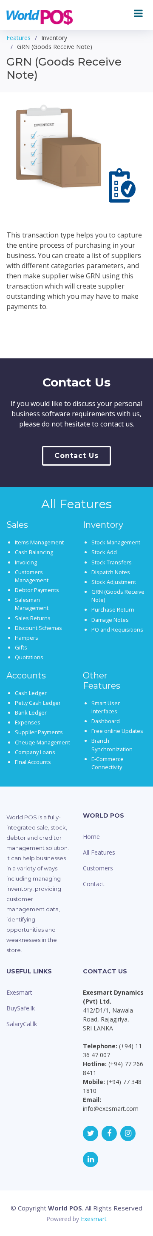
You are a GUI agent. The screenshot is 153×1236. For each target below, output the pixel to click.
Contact (94, 884)
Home (91, 837)
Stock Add (104, 552)
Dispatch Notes (110, 572)
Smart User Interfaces (105, 707)
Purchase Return (112, 609)
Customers (98, 868)
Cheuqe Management (42, 742)
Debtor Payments (37, 590)
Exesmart (19, 992)
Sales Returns (33, 618)
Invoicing (26, 562)
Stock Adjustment (113, 582)
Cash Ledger (31, 693)
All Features (99, 852)
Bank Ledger (31, 712)
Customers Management (31, 576)
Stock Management (115, 542)
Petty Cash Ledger (38, 703)
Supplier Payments (39, 732)
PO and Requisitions (117, 629)
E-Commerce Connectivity (107, 763)
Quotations (29, 657)
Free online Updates (117, 731)
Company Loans (35, 752)
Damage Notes (110, 620)
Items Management (39, 542)
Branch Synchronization (112, 744)
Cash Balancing (34, 552)
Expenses (27, 722)
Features (18, 38)
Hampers (26, 637)
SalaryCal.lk (21, 1024)
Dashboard (105, 721)
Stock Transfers (111, 562)
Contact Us (76, 456)
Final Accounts (33, 762)
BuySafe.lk (20, 1008)
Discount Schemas (38, 628)
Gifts (21, 647)
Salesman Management (31, 604)
